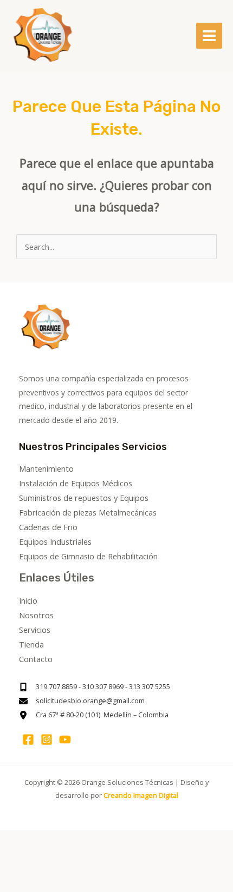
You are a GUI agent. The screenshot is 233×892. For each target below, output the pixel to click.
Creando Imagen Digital (140, 795)
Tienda (31, 644)
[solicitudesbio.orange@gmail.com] (82, 701)
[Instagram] (46, 739)
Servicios (34, 629)
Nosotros (36, 615)
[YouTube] (65, 739)
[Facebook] (28, 739)
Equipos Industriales (55, 541)
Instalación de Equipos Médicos (75, 483)
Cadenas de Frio (48, 526)
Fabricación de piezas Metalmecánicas (88, 512)
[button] (26, 860)
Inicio (28, 600)
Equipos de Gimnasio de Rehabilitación (88, 556)
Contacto (36, 658)
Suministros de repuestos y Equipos (83, 497)
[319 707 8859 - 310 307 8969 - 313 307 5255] (94, 687)
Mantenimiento (46, 468)
